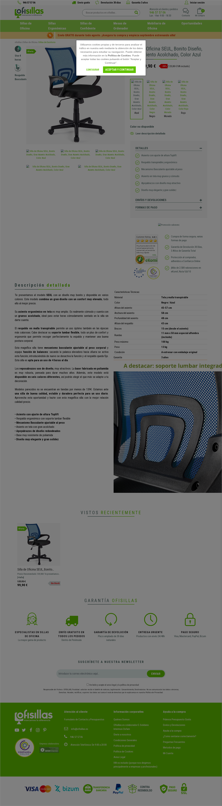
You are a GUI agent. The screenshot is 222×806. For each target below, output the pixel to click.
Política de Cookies (119, 55)
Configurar (92, 69)
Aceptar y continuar (119, 69)
